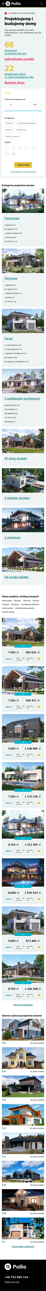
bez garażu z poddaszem (15, 361)
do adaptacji (10, 413)
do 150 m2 (9, 241)
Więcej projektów (23, 1004)
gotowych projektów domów (16, 52)
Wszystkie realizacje (23, 1246)
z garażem (9, 225)
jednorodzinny (10, 405)
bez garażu (9, 229)
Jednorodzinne (7, 601)
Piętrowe (11, 278)
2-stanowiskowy (12, 349)
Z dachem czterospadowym (25, 608)
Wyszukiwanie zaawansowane (23, 171)
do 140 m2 (9, 417)
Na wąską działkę (17, 577)
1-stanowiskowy (12, 345)
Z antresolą (13, 538)
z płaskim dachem (12, 233)
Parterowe (12, 218)
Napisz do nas (12, 1282)
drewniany (9, 421)
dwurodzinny (10, 409)
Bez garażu (15, 604)
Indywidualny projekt (19, 59)
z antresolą (9, 237)
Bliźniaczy (17, 601)
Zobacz (23, 164)
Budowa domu (15, 82)
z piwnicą (9, 297)
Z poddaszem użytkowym (22, 399)
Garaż (9, 338)
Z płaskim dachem (17, 498)
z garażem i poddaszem (14, 353)
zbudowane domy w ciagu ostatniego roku (19, 76)
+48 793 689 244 (16, 1277)
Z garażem (5, 604)
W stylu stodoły (16, 458)
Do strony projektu (37, 1043)
